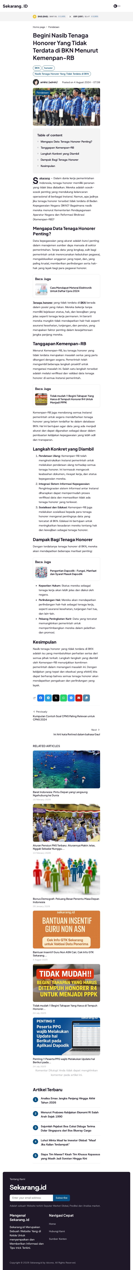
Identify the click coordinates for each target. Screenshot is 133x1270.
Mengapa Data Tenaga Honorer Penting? (66, 141)
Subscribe (61, 1198)
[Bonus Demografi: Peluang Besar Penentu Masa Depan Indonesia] (66, 894)
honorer (48, 67)
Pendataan (43, 92)
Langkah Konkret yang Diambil (60, 153)
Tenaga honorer (43, 302)
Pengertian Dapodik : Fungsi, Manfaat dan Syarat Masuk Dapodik (73, 572)
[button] (86, 698)
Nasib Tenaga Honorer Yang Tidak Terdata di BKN (62, 73)
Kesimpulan (48, 166)
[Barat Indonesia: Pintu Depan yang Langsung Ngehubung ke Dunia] (66, 787)
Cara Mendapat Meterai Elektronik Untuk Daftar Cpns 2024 (71, 289)
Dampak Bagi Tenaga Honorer (59, 160)
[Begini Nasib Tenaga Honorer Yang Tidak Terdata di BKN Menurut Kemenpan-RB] (66, 125)
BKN (37, 67)
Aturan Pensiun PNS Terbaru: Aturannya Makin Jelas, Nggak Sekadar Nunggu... (64, 847)
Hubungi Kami (57, 1231)
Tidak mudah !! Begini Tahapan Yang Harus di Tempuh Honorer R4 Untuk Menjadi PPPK (72, 399)
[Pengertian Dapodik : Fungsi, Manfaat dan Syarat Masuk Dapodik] (41, 577)
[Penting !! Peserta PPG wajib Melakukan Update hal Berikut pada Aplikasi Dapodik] (66, 1054)
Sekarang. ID (15, 5)
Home (52, 1224)
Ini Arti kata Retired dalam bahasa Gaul (77, 734)
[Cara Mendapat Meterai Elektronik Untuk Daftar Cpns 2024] (41, 294)
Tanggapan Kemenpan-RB (57, 147)
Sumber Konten (58, 1239)
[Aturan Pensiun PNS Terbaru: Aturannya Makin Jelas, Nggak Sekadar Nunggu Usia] (66, 841)
